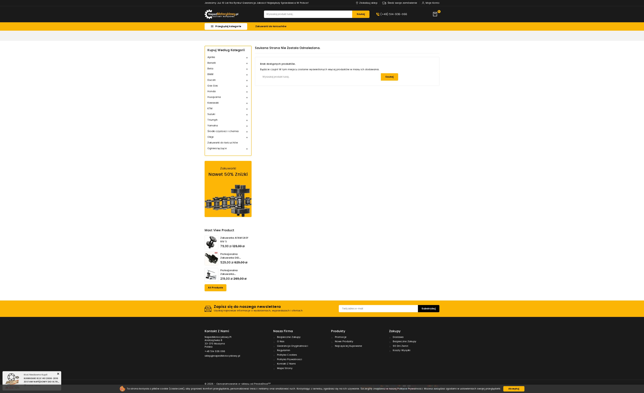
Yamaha (212, 126)
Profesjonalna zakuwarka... (229, 272)
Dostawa (398, 337)
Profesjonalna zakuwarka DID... (230, 256)
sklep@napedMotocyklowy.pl (222, 356)
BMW (210, 74)
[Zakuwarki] (228, 189)
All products (215, 288)
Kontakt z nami (217, 331)
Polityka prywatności (289, 359)
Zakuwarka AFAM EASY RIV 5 (234, 240)
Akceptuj (513, 389)
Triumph (212, 120)
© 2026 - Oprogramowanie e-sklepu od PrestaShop (238, 384)
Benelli (211, 63)
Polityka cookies (286, 355)
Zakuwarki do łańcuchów (270, 26)
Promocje (340, 337)
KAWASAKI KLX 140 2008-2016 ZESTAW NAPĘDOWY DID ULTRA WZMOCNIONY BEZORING (41, 380)
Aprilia (211, 57)
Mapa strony (284, 368)
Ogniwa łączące (217, 148)
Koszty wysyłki (401, 350)
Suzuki (211, 114)
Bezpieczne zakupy (288, 337)
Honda (211, 91)
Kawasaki (213, 103)
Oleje (210, 137)
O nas (280, 341)
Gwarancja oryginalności (292, 346)
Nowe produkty (343, 341)
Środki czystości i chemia (223, 131)
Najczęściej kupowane (348, 346)
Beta (210, 69)
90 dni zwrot (400, 346)
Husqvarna (214, 97)
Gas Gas (212, 86)
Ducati (211, 80)
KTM (209, 108)
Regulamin (283, 350)
